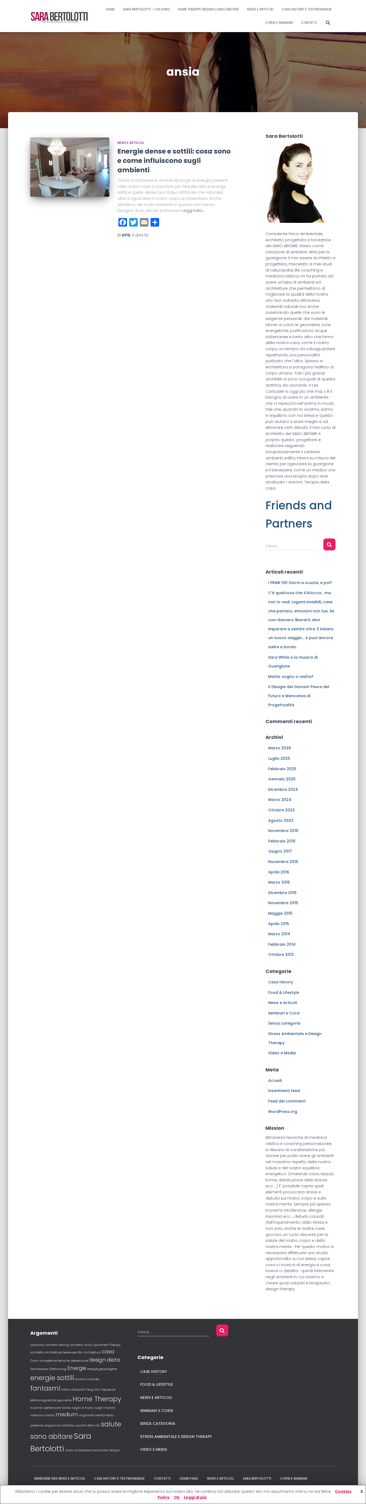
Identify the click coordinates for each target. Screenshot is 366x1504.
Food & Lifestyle (283, 992)
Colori (34, 1361)
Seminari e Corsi (284, 1013)
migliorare (86, 1415)
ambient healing (57, 1345)
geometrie (64, 1400)
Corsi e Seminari (279, 22)
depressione (79, 1361)
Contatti (309, 22)
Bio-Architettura (89, 1352)
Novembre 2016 (283, 861)
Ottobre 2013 (281, 954)
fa (140, 235)
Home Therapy (97, 1399)
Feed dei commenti (286, 1101)
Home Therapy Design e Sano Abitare (208, 9)
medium (67, 1414)
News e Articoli (130, 142)
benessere (70, 1352)
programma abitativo (59, 1425)
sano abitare (51, 1436)
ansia (88, 1345)
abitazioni (37, 1345)
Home (110, 9)
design (97, 1360)
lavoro (66, 1408)
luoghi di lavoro (83, 1408)
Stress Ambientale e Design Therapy (176, 1436)
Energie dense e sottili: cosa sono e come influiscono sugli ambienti (174, 161)
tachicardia (100, 1450)
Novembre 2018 (283, 830)
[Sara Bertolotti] (59, 16)
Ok (177, 1497)
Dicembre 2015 (282, 892)
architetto (37, 1352)
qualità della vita (88, 1425)
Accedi (275, 1080)
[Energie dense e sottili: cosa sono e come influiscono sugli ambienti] (69, 167)
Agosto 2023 (280, 820)
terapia (114, 1450)
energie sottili (52, 1378)
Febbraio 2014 (282, 944)
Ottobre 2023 (281, 810)
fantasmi (45, 1388)
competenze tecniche (54, 1361)
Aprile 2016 (278, 872)
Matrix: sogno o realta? (290, 676)
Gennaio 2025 (282, 779)
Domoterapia (39, 1369)
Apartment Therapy (107, 1345)
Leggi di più (195, 1497)
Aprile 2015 (278, 923)
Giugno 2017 (280, 851)
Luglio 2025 (279, 758)
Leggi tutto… (193, 210)
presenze (36, 1425)
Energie (77, 1368)
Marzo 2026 (279, 748)
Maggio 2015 (280, 913)
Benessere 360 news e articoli (59, 1478)
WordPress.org (282, 1111)
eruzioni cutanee (87, 1379)
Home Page (189, 1478)
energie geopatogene (102, 1369)
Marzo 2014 (279, 934)
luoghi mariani (105, 1408)
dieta (113, 1360)
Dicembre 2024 (283, 789)
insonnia (36, 1408)
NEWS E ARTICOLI (260, 9)
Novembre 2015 (283, 903)
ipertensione (52, 1408)
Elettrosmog (58, 1369)
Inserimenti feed (284, 1090)
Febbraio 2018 (281, 841)
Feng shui (93, 1390)
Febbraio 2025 (282, 769)
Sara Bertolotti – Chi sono (146, 9)
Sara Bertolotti (257, 1478)
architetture (53, 1352)
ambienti (76, 1345)
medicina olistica (42, 1415)
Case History (280, 982)
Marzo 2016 (279, 882)
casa (108, 1351)
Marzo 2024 (279, 799)
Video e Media (282, 1053)
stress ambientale (78, 1450)
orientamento (104, 1415)
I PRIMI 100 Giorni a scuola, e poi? (300, 582)
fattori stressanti (73, 1390)
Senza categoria (284, 1023)
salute (111, 1424)
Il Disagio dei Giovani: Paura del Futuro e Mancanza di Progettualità (298, 695)
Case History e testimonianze (307, 9)
